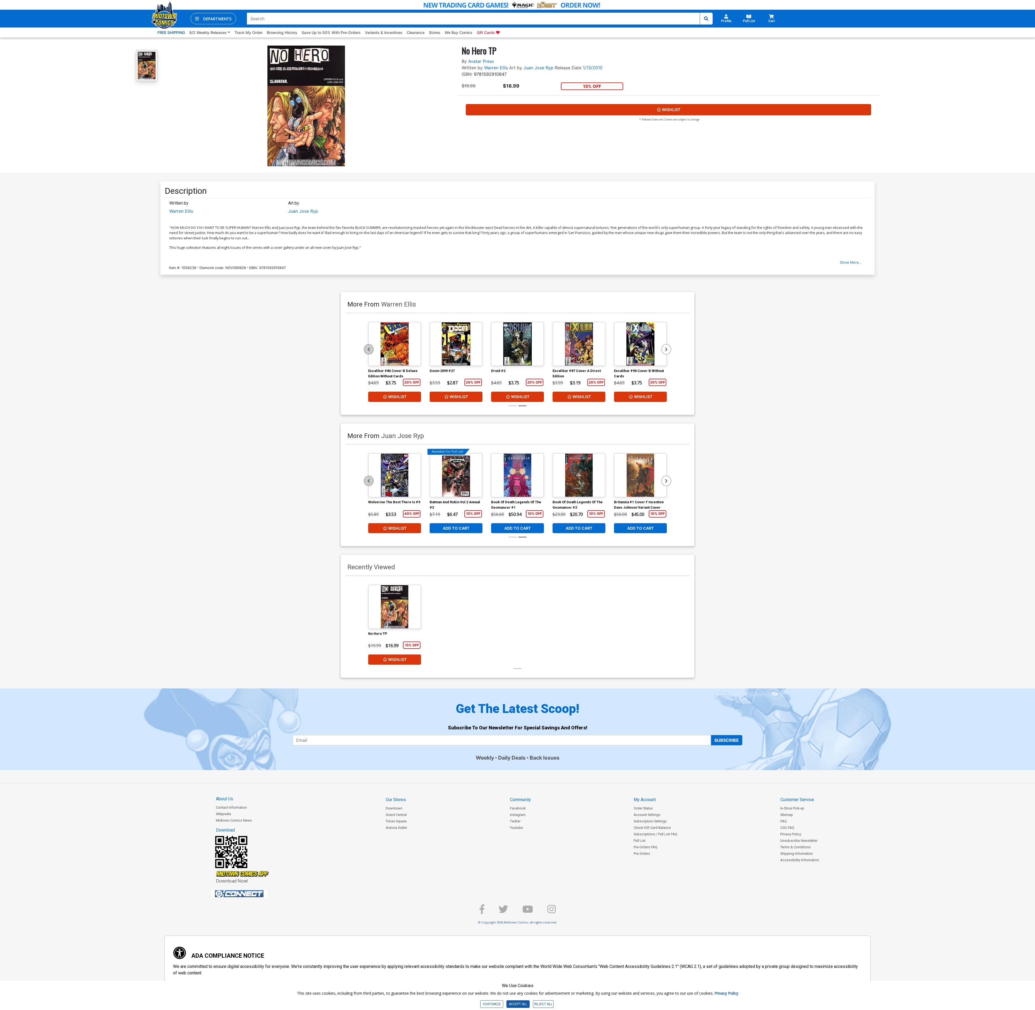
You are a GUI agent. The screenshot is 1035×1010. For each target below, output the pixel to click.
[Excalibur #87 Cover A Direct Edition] (579, 344)
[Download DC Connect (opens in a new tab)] (249, 893)
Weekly (485, 757)
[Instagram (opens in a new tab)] (551, 911)
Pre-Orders (642, 854)
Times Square (396, 821)
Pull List (640, 841)
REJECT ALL (543, 1004)
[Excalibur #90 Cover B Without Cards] (640, 344)
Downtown (394, 808)
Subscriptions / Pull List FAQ (655, 834)
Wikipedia (223, 814)
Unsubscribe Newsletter (798, 841)
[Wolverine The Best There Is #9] (394, 475)
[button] (213, 18)
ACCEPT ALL (518, 1004)
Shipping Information (796, 854)
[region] (369, 349)
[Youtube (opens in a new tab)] (528, 911)
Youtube (516, 828)
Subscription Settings (650, 821)
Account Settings (647, 815)
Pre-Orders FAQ (645, 847)
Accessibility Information (799, 860)
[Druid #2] (517, 344)
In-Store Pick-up (792, 808)
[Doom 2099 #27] (456, 344)
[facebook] (482, 911)
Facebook (518, 808)
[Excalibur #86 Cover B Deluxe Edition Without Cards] (394, 344)
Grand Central (396, 815)
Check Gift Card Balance (652, 828)
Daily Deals (512, 757)
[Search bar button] (706, 19)
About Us (224, 798)
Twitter (515, 821)
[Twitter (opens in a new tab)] (503, 911)
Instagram (518, 815)
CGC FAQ (787, 828)
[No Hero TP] (394, 607)
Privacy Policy (790, 834)
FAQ (783, 821)
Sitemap (786, 815)
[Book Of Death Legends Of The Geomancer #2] (579, 475)
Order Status (643, 808)
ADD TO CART (456, 528)
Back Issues (545, 757)
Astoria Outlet (396, 828)
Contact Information (231, 807)
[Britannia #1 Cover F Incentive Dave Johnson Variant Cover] (640, 475)
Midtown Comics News (234, 820)
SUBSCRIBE (726, 740)
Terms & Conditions (795, 847)
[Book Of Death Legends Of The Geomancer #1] (517, 475)
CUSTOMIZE (492, 1004)
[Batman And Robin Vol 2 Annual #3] (456, 475)
